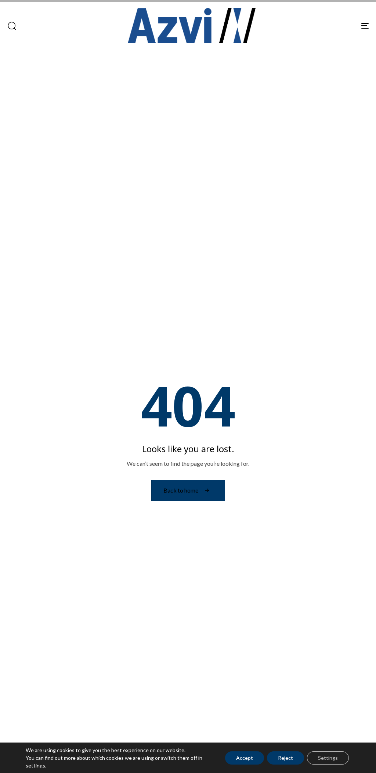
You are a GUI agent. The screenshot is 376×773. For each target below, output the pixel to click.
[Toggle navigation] (308, 25)
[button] (11, 25)
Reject (285, 758)
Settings (328, 758)
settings (35, 765)
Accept (244, 758)
